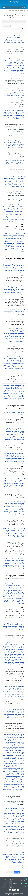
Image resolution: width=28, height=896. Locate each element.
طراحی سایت (17, 895)
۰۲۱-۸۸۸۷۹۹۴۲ (13, 884)
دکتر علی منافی (25, 10)
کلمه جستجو (23, 24)
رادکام (13, 895)
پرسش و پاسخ (20, 10)
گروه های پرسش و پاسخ (20, 29)
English (15, 5)
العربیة (12, 5)
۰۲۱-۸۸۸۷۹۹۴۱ (21, 884)
